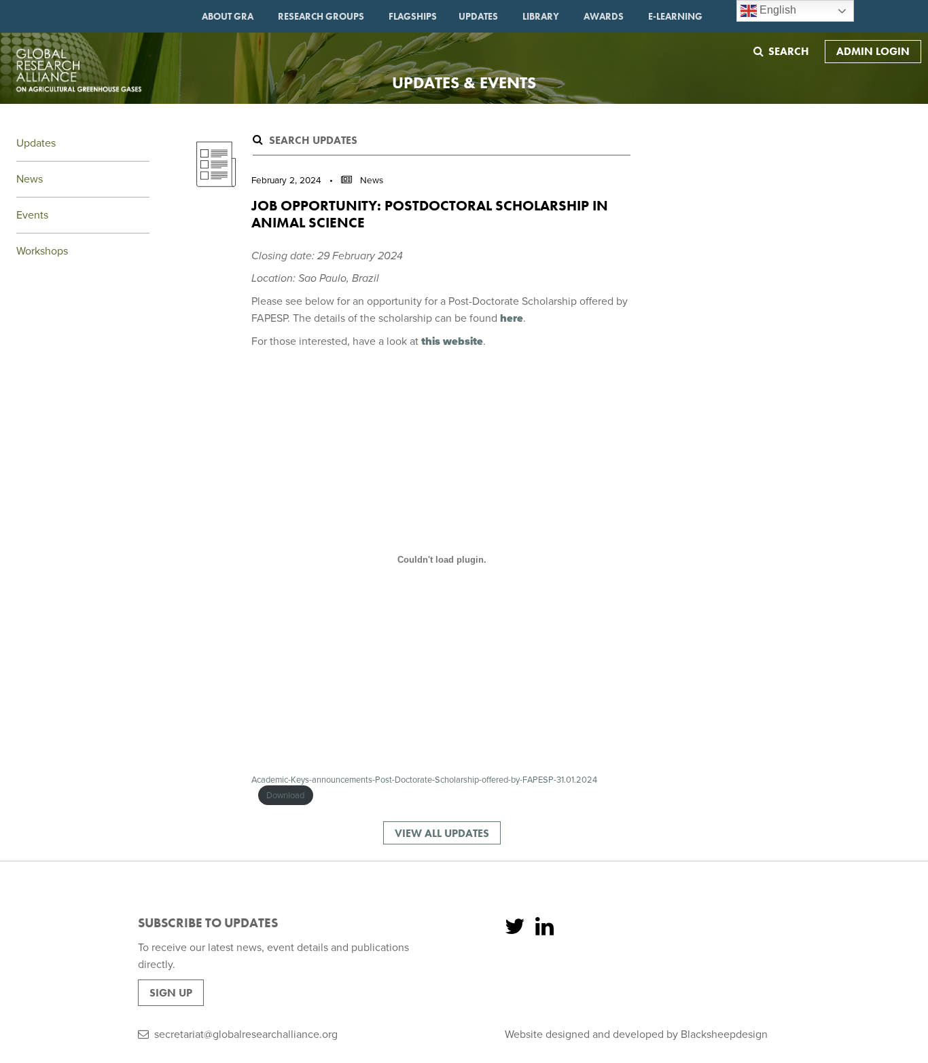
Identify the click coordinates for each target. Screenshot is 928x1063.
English (776, 10)
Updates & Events (464, 82)
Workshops (42, 251)
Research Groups (321, 16)
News (29, 179)
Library (540, 16)
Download (285, 795)
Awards (604, 16)
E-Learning (675, 16)
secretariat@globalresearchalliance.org (246, 1034)
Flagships (413, 16)
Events (32, 215)
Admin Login (873, 51)
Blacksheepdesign (724, 1034)
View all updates (442, 833)
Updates (478, 16)
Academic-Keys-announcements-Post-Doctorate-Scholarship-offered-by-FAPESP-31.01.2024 (424, 780)
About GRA (227, 16)
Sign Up (170, 993)
